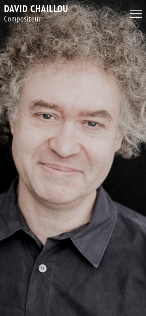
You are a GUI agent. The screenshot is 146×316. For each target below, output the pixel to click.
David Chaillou (36, 8)
